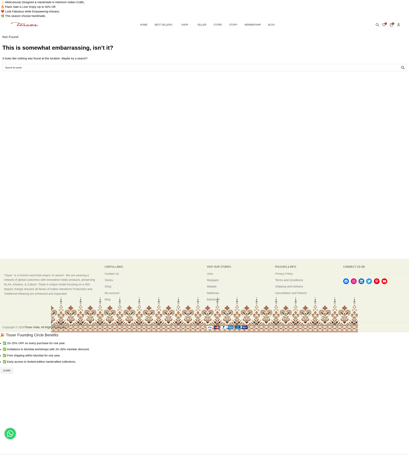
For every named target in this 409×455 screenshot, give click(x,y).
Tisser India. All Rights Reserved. (46, 327)
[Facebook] (346, 281)
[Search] (377, 25)
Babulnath (213, 299)
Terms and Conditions (289, 280)
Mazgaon (213, 280)
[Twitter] (369, 281)
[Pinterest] (377, 281)
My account (112, 293)
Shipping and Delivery (289, 286)
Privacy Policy (284, 273)
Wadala (211, 286)
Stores (109, 280)
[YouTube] (384, 281)
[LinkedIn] (361, 281)
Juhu (210, 273)
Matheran (213, 293)
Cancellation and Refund (291, 293)
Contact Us (112, 273)
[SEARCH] (403, 67)
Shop (108, 286)
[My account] (398, 25)
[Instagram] (354, 281)
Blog (107, 299)
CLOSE (6, 370)
